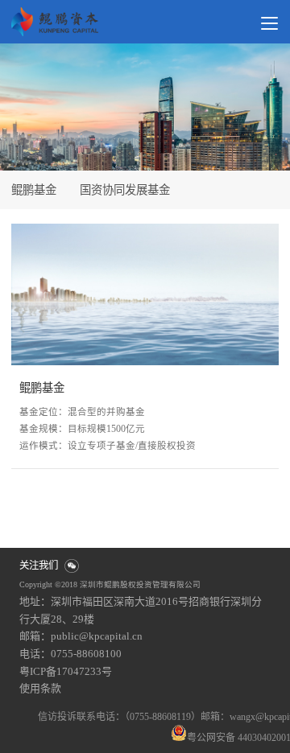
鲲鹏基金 (41, 387)
